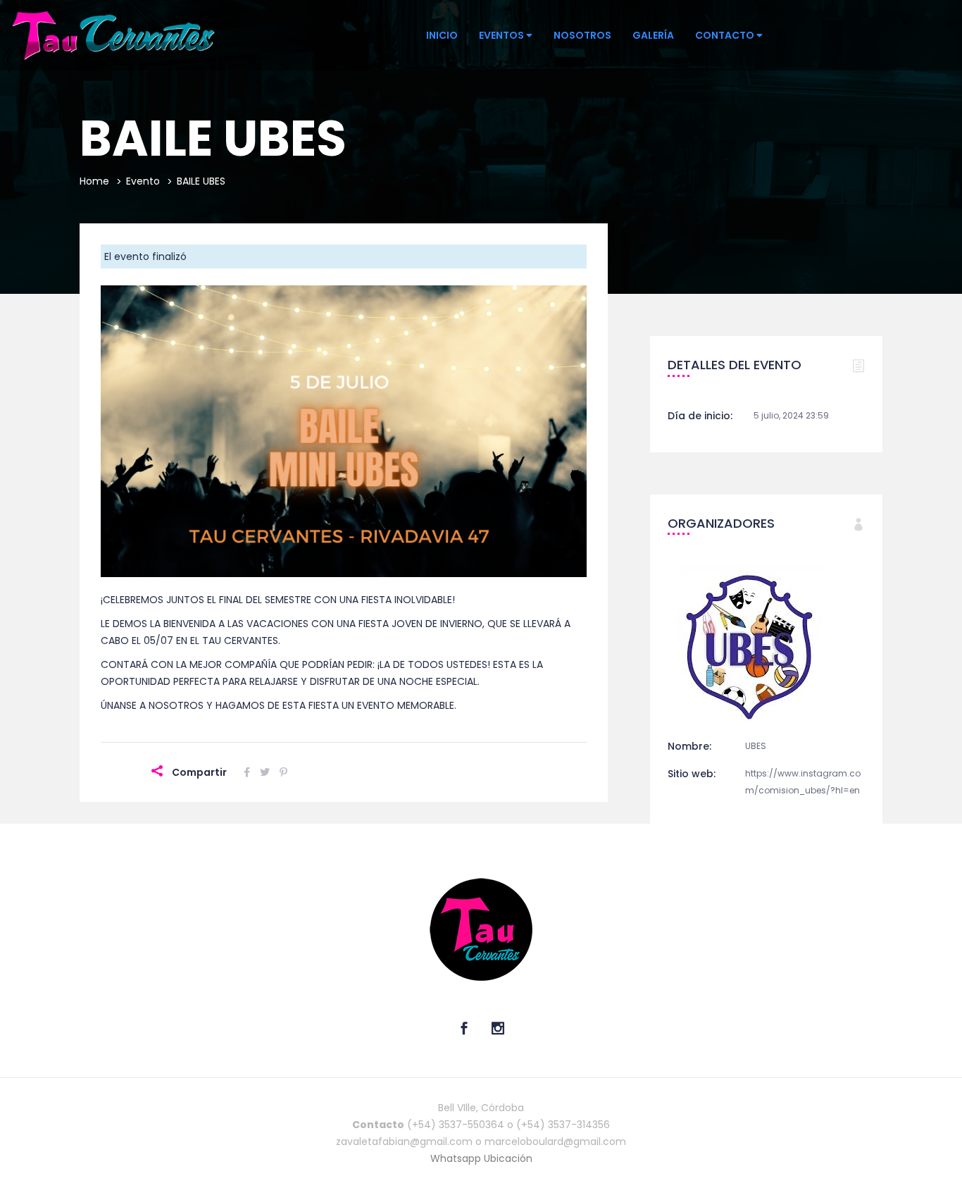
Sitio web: (692, 774)
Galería (653, 35)
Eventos (502, 35)
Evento (143, 181)
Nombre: (689, 746)
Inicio (442, 35)
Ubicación (508, 1158)
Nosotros (582, 35)
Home (94, 181)
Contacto (725, 35)
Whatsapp (457, 1158)
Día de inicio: (700, 416)
